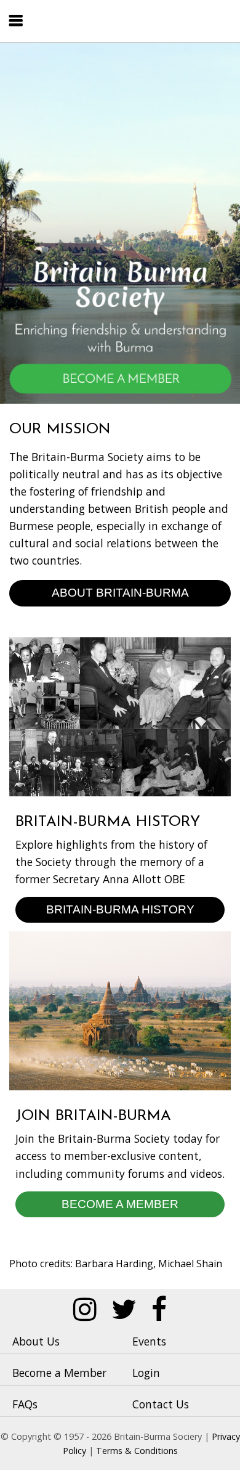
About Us (36, 1341)
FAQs (25, 1404)
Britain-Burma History (120, 909)
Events (149, 1341)
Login (146, 1372)
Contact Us (160, 1404)
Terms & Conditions (137, 1450)
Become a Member (120, 1204)
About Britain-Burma (120, 592)
